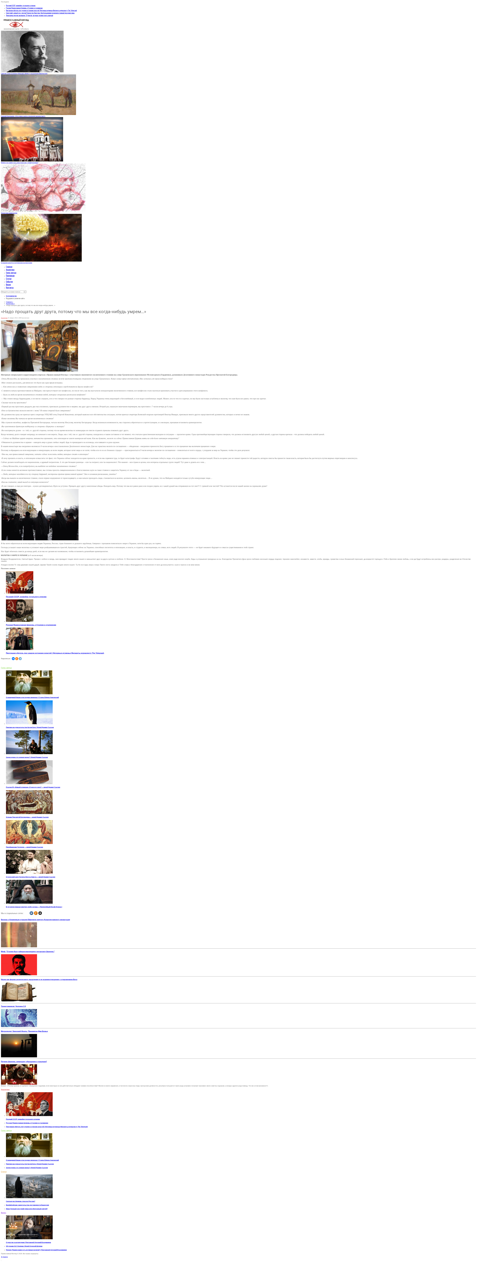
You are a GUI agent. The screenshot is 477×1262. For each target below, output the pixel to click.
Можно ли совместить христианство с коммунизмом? (19, 163)
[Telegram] (20, 658)
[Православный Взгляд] (16, 30)
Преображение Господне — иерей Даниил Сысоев (24, 847)
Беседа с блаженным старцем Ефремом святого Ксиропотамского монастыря (35, 920)
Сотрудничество (11, 296)
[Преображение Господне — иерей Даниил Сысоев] (29, 843)
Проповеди (10, 275)
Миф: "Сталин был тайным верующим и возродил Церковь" (28, 951)
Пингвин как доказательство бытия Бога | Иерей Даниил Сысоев (30, 727)
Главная (9, 266)
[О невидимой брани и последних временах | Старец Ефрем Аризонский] (29, 694)
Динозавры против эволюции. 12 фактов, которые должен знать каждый (29, 15)
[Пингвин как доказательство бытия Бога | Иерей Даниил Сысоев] (29, 724)
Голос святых (11, 272)
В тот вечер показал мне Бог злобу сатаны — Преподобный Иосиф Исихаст (34, 907)
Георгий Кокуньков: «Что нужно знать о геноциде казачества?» (23, 116)
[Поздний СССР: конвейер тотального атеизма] (19, 593)
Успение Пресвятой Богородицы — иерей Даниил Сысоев (27, 817)
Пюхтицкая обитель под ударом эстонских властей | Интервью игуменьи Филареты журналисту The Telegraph (41, 10)
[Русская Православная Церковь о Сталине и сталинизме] (19, 621)
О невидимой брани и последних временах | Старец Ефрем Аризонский (32, 697)
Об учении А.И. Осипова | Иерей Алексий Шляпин (24, 1246)
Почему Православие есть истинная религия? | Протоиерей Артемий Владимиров (36, 1250)
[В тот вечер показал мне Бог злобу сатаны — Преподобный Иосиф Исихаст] (29, 903)
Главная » (9, 302)
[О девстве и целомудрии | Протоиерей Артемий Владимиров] (29, 1239)
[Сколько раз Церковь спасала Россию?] (29, 1198)
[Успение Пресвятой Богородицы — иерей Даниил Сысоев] (29, 813)
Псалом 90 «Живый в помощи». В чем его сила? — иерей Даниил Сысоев (33, 787)
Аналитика (10, 269)
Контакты (10, 287)
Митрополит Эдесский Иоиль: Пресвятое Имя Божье (24, 1031)
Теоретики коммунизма (9, 213)
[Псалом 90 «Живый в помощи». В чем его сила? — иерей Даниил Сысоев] (29, 783)
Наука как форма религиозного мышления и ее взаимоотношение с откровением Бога (39, 979)
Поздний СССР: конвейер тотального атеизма (20, 5)
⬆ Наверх (4, 1257)
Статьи (8, 278)
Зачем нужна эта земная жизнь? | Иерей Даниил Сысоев (27, 757)
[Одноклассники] (16, 658)
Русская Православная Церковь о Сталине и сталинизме (24, 8)
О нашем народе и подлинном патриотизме (16, 263)
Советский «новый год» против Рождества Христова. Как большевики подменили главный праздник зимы (40, 13)
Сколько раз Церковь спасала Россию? (20, 1201)
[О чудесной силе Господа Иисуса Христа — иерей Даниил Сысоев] (29, 873)
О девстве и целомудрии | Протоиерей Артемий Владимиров (28, 1242)
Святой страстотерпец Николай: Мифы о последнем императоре (24, 73)
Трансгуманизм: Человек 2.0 (13, 1006)
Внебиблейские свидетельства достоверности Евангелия (27, 1205)
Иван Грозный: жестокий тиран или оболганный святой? (27, 1209)
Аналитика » (10, 304)
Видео (8, 284)
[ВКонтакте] (13, 658)
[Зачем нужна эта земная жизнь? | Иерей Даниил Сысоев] (29, 754)
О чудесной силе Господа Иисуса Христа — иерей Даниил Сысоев (30, 877)
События (9, 281)
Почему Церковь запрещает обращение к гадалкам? (24, 1062)
